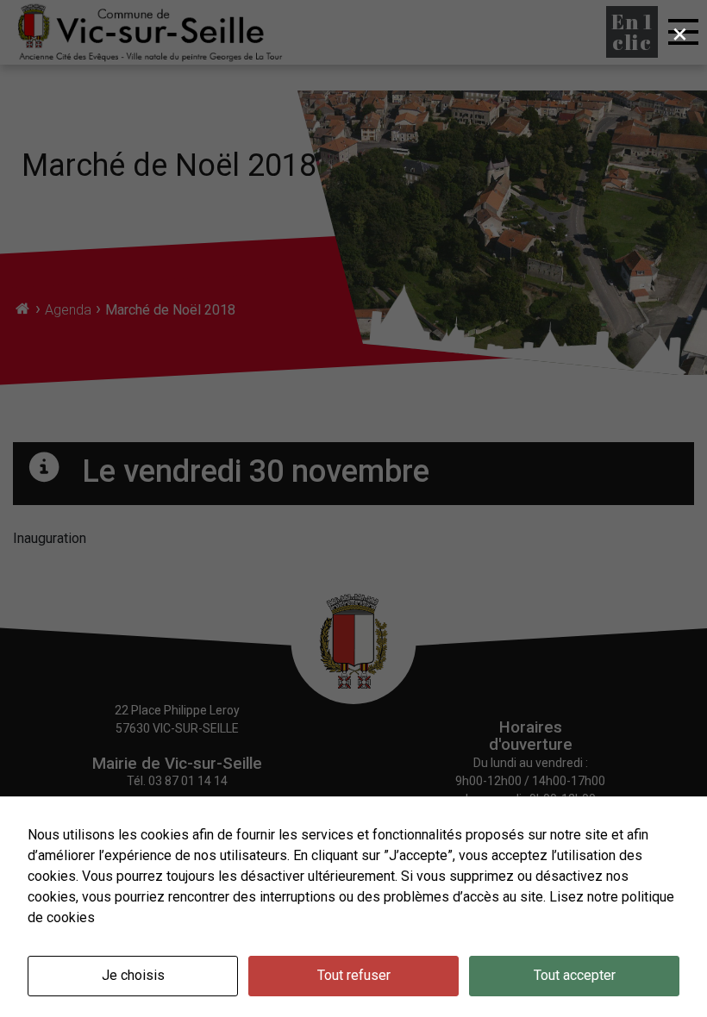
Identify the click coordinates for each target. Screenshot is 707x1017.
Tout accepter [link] (575, 975)
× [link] (680, 33)
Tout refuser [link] (354, 975)
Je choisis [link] (133, 975)
